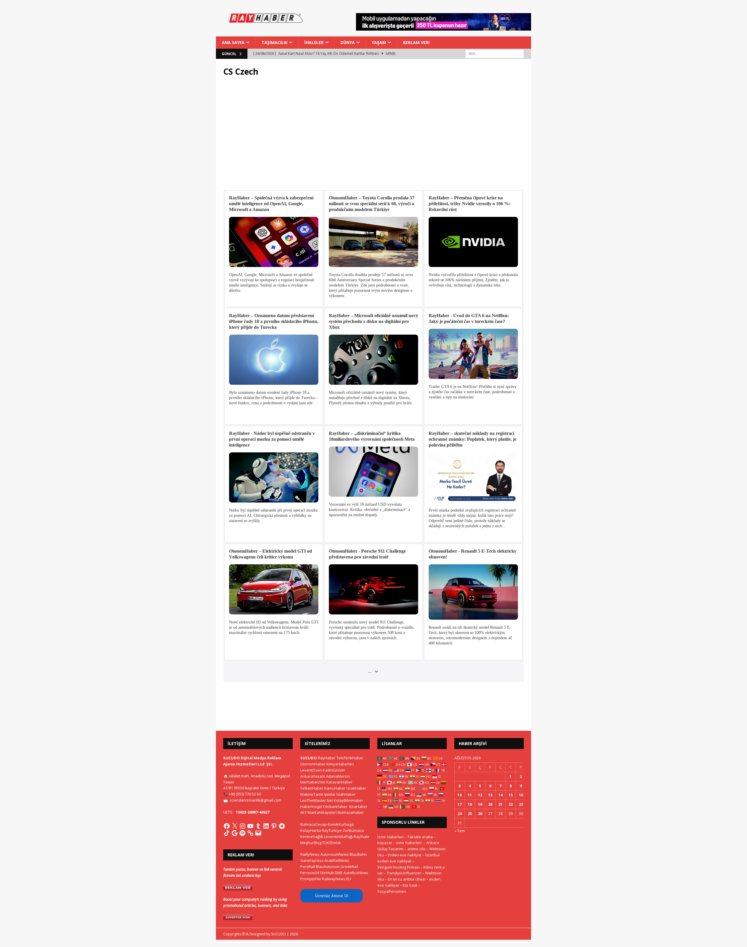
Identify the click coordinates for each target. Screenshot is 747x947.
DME (339, 872)
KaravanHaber (339, 782)
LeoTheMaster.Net (316, 800)
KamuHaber (334, 788)
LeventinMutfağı (338, 836)
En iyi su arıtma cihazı (406, 879)
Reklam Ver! (416, 42)
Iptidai (329, 794)
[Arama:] (494, 53)
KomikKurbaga (341, 824)
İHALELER (314, 42)
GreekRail (349, 866)
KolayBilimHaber (348, 800)
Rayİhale (361, 836)
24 (460, 813)
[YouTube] (250, 826)
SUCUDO (308, 757)
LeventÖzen (311, 770)
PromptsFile (310, 878)
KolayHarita (310, 830)
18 (470, 804)
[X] (234, 826)
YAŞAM (379, 42)
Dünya (348, 42)
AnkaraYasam (312, 776)
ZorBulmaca (353, 830)
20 (490, 804)
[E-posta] (258, 833)
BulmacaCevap (313, 824)
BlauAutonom (328, 866)
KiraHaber (358, 806)
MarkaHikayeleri (322, 812)
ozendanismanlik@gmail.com (255, 800)
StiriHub (327, 872)
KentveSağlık (311, 836)
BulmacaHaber (351, 812)
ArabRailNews (336, 860)
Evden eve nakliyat (404, 855)
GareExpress (312, 860)
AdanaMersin (338, 776)
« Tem (459, 830)
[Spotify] (242, 833)
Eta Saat (410, 885)
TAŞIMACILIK (274, 42)
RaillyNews (310, 854)
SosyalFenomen (391, 891)
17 (460, 804)
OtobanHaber (335, 806)
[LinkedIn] (266, 826)
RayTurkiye (332, 830)
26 (480, 813)
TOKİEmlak (331, 842)
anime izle (416, 848)
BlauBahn (358, 854)
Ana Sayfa (233, 42)
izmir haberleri (409, 842)
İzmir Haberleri (390, 836)
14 (500, 794)
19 (480, 804)
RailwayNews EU (336, 878)
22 (511, 804)
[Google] (234, 833)
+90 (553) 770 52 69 (245, 794)
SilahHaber (346, 794)
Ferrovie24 (309, 872)
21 (500, 804)
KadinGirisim (334, 770)
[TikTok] (226, 833)
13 (490, 794)
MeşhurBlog (310, 842)
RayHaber (327, 757)
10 (460, 794)
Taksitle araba (420, 836)
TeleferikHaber (349, 757)
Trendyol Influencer (404, 873)
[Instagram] (242, 826)
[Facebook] (226, 826)
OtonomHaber (313, 764)
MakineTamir (311, 794)
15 (511, 794)
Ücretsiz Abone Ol (331, 895)
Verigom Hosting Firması (398, 867)
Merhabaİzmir (312, 782)
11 (470, 794)
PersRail (307, 866)
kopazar (384, 842)
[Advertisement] (373, 137)
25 (470, 813)
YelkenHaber (311, 788)
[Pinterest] (273, 826)
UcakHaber (356, 788)
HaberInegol (311, 806)
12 (480, 794)
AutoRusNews (355, 872)
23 (521, 804)
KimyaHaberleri (340, 764)
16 (521, 794)
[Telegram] (281, 826)
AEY (303, 812)
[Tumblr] (258, 826)
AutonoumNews (334, 854)
